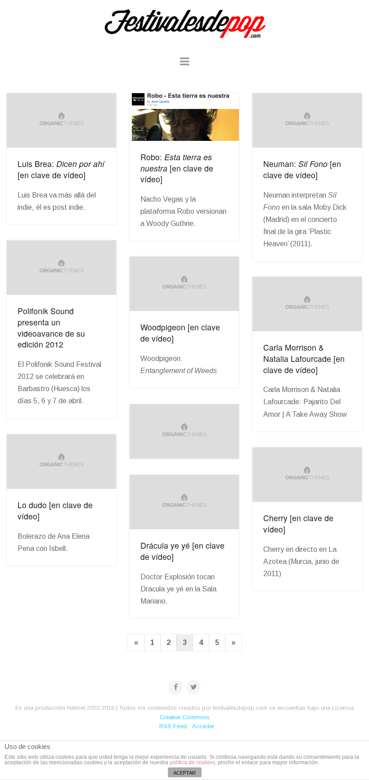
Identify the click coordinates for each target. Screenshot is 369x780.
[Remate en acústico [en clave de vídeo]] (184, 431)
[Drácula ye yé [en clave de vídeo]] (184, 502)
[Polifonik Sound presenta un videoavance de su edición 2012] (61, 267)
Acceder (203, 726)
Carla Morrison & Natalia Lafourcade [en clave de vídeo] (304, 358)
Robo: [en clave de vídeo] (176, 168)
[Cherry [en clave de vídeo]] (307, 474)
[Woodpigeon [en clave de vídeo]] (184, 284)
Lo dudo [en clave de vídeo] (55, 510)
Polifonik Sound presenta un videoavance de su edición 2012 (51, 327)
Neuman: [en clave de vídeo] (302, 169)
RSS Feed (173, 726)
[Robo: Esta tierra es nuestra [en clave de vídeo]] (184, 117)
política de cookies (192, 762)
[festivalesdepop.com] (184, 22)
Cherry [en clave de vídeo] (298, 523)
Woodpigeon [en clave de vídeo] (180, 332)
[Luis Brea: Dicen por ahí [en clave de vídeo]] (61, 120)
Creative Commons (185, 717)
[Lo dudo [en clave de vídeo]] (61, 461)
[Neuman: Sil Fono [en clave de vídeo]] (307, 120)
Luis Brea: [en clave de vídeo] (61, 169)
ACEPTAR (184, 772)
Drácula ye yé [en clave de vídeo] (182, 551)
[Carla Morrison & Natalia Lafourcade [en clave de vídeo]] (307, 304)
